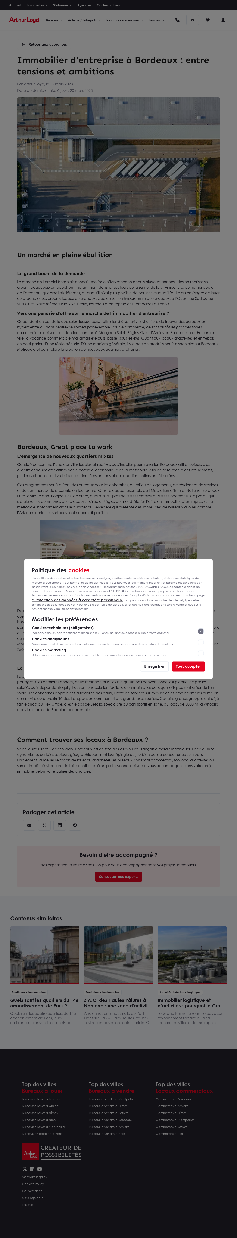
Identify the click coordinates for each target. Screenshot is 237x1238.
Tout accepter (188, 666)
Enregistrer (154, 666)
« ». (77, 599)
